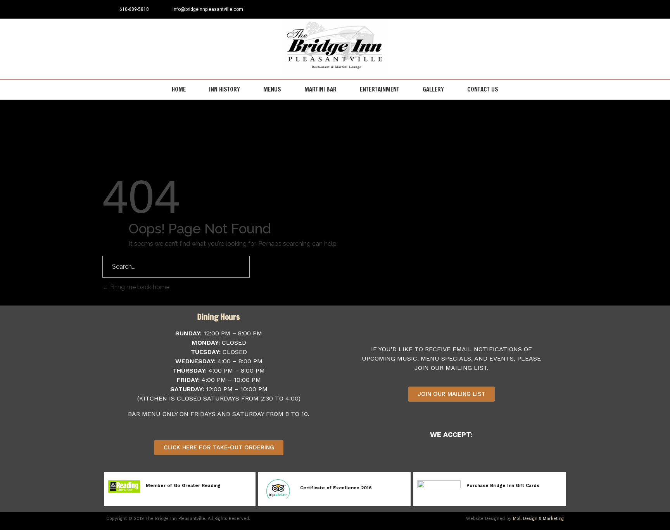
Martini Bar (320, 89)
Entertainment (379, 89)
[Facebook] (545, 9)
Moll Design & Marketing (538, 518)
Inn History (224, 89)
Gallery (433, 89)
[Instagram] (558, 9)
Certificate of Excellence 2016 (336, 487)
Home (179, 89)
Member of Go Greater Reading (183, 485)
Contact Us (482, 89)
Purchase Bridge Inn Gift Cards (502, 485)
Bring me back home (139, 287)
